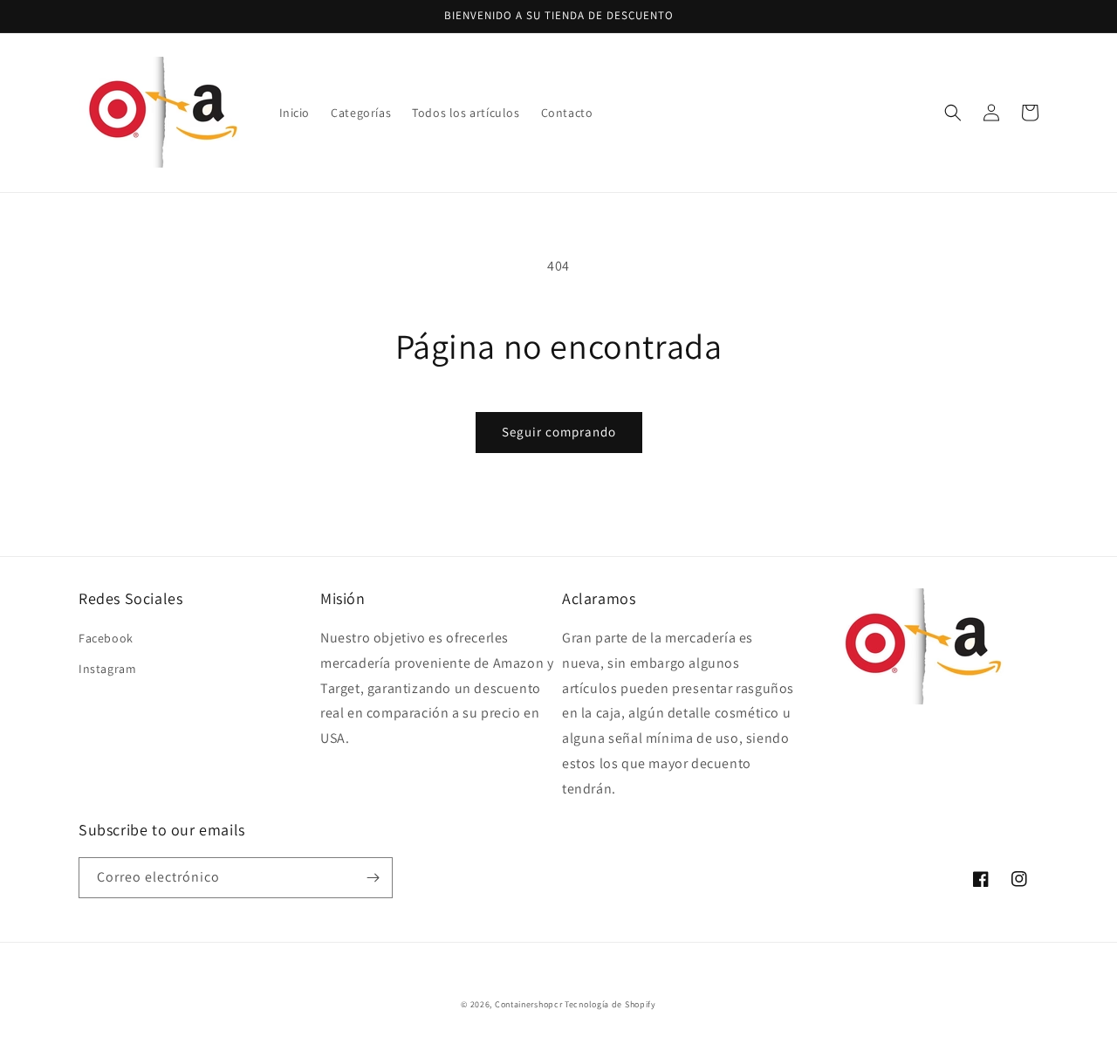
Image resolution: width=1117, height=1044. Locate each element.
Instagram (107, 669)
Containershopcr (529, 1004)
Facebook (106, 638)
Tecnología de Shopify (610, 1004)
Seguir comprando (559, 431)
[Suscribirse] (372, 877)
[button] (953, 112)
